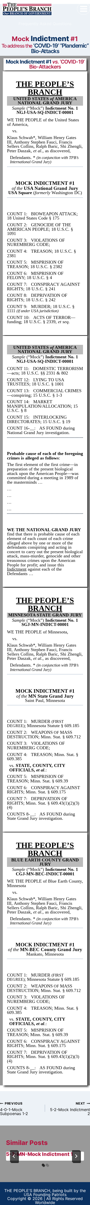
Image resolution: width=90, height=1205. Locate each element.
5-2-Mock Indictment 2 (70, 1109)
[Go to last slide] (14, 1156)
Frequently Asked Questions (45, 23)
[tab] (43, 1165)
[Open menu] (83, 8)
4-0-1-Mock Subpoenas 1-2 (14, 1109)
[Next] (76, 1156)
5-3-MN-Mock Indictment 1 (39, 1154)
